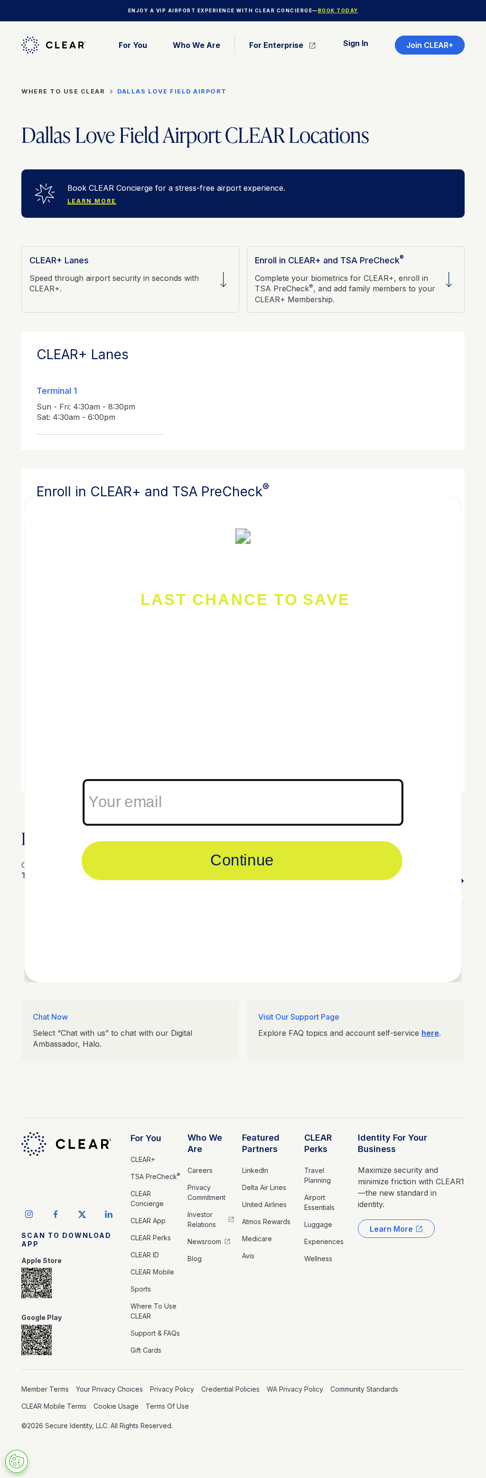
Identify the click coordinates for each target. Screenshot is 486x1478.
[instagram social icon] (29, 1214)
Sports (141, 1289)
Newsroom (204, 1241)
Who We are (196, 45)
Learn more (91, 201)
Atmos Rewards (266, 1222)
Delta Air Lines (264, 1187)
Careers (200, 1170)
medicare (257, 1239)
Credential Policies (230, 1389)
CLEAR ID (145, 1255)
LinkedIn (255, 1170)
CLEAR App (148, 1221)
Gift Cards (146, 1350)
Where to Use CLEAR (154, 1311)
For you (133, 45)
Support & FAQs (155, 1333)
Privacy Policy (172, 1389)
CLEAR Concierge (147, 1199)
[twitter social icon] (82, 1214)
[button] (133, 44)
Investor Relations (201, 1219)
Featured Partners (261, 1143)
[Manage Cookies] (16, 1461)
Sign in (355, 43)
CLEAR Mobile (152, 1272)
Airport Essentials (319, 1202)
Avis (248, 1256)
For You (146, 1138)
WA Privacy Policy (295, 1389)
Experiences (324, 1241)
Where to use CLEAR (63, 91)
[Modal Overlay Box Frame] (243, 739)
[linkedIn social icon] (108, 1214)
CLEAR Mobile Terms (53, 1406)
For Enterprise (276, 45)
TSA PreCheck (155, 1176)
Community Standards (364, 1389)
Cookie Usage (116, 1406)
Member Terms (45, 1389)
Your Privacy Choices (109, 1389)
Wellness (318, 1259)
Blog (194, 1259)
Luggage (318, 1224)
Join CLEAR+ (429, 45)
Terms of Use (167, 1406)
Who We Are (204, 1143)
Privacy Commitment (206, 1192)
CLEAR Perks (151, 1238)
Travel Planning (317, 1175)
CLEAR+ (143, 1159)
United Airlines (264, 1204)
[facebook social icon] (55, 1214)
